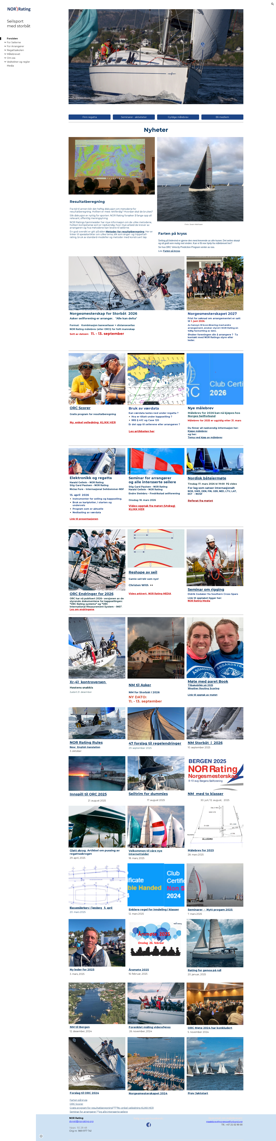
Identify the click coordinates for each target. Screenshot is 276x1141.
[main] (156, 130)
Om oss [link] (11, 58)
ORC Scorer (76, 1104)
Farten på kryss (78, 1100)
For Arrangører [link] (15, 46)
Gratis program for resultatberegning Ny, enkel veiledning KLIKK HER (112, 1108)
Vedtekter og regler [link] (18, 61)
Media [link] (10, 65)
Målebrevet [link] (13, 54)
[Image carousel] (156, 56)
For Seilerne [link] (14, 42)
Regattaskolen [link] (15, 50)
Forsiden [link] (12, 38)
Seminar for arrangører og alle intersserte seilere (99, 1111)
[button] (272, 4)
